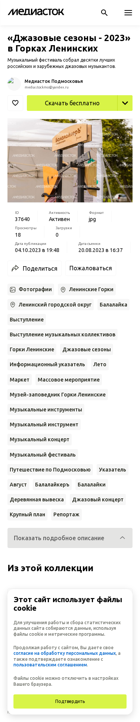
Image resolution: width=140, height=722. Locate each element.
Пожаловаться (90, 268)
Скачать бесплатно (72, 103)
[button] (70, 538)
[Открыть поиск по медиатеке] (104, 12)
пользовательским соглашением (50, 664)
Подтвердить (70, 701)
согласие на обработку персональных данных (64, 653)
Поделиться (40, 268)
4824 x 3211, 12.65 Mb (102, 119)
